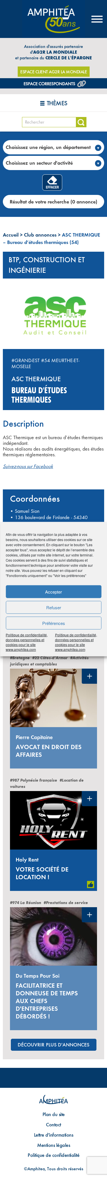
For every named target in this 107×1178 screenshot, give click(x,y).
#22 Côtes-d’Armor (50, 657)
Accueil (11, 235)
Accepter (53, 591)
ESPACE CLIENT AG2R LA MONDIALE (53, 71)
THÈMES (57, 103)
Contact (53, 1124)
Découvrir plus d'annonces (53, 1045)
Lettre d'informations (53, 1135)
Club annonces (40, 235)
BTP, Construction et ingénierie (47, 265)
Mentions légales (53, 1145)
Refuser (53, 607)
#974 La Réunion (25, 902)
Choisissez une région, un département (48, 147)
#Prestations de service (66, 902)
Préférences (53, 623)
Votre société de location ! (42, 873)
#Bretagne (20, 657)
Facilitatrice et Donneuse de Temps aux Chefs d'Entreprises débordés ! (47, 1001)
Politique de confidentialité (53, 1155)
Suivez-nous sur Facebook (28, 466)
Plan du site (54, 1114)
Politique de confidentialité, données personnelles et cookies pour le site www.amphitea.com (27, 642)
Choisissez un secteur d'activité (39, 163)
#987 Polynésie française (33, 780)
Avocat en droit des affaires (49, 750)
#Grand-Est (25, 360)
